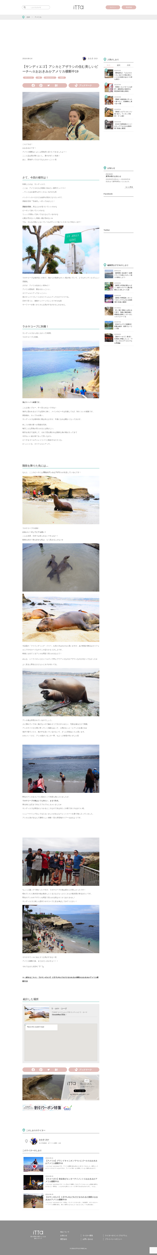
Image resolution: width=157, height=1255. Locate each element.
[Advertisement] (78, 36)
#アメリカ (28, 77)
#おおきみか (50, 77)
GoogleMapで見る (58, 1014)
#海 (39, 77)
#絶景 (62, 77)
